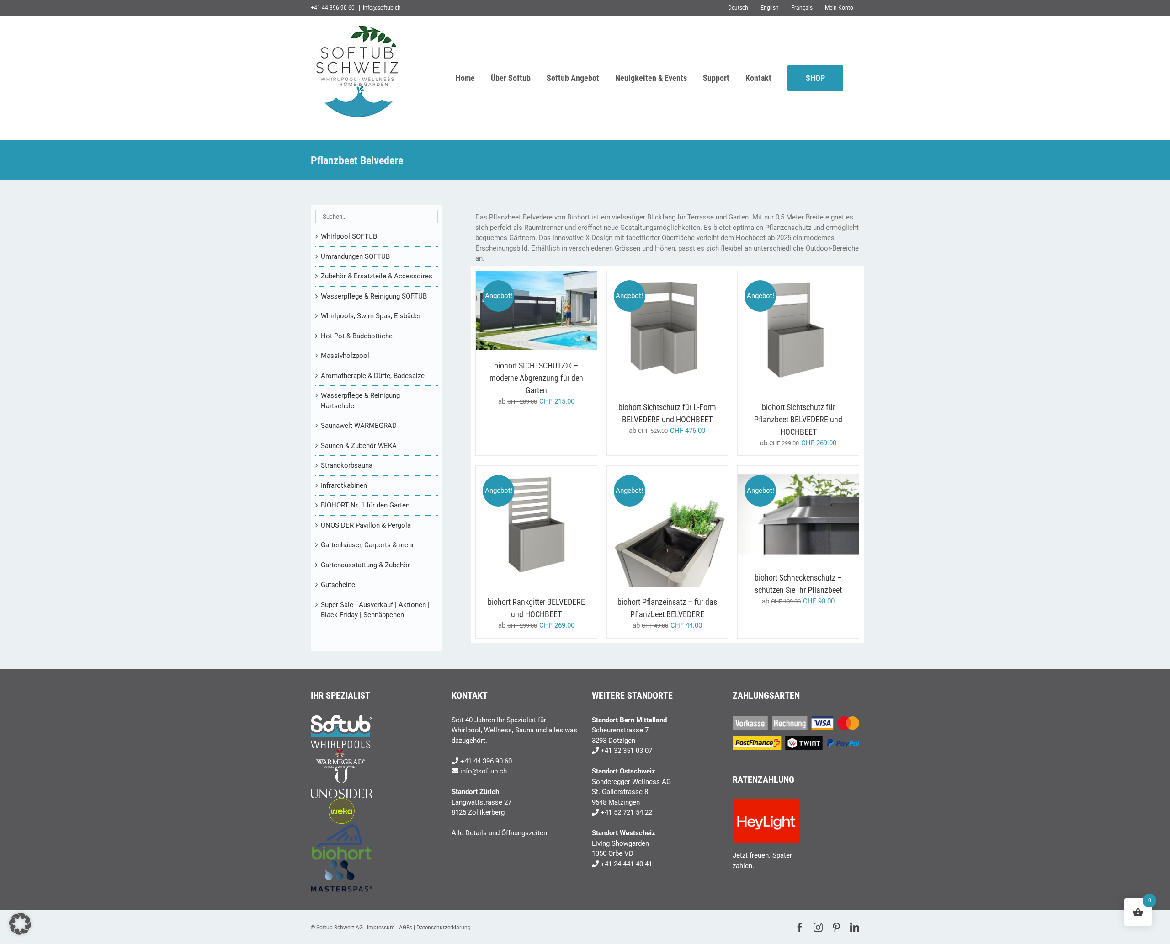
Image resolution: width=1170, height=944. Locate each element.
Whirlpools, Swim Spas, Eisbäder (370, 316)
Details (536, 317)
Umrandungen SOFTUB (355, 256)
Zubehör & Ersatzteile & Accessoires (376, 276)
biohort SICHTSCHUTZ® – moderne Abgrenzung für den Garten (536, 378)
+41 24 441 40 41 (626, 864)
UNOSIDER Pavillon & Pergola (366, 525)
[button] (20, 924)
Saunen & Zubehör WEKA (359, 446)
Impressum (381, 927)
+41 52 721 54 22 (626, 812)
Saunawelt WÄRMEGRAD (359, 425)
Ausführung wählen (529, 308)
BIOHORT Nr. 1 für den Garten (365, 505)
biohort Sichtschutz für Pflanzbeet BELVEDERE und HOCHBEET (798, 419)
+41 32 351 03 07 (626, 751)
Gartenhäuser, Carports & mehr (367, 545)
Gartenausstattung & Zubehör (365, 565)
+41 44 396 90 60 (486, 761)
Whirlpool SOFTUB (349, 236)
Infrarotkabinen (344, 485)
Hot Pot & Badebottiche (357, 336)
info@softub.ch (382, 8)
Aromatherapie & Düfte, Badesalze (373, 376)
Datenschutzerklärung (443, 927)
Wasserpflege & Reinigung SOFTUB (374, 296)
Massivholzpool (345, 356)
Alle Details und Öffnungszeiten (499, 833)
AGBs (405, 927)
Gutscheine (338, 585)
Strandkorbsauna (346, 465)
